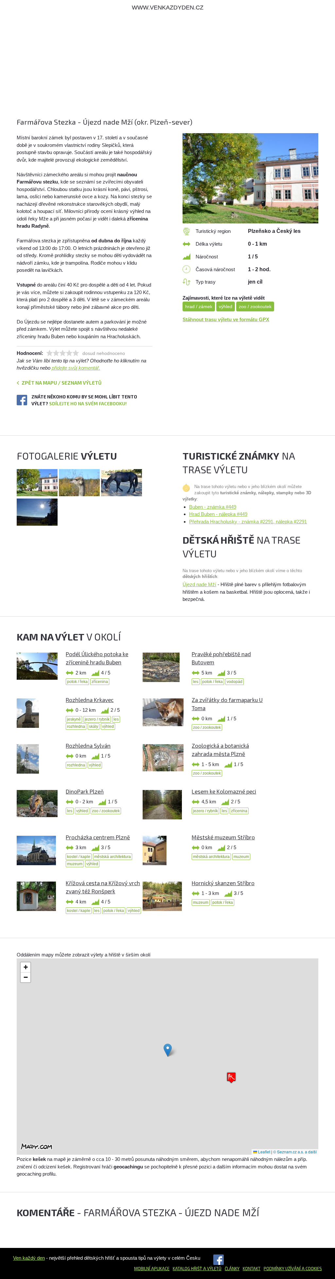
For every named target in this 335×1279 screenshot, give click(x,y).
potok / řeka (77, 681)
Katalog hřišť (187, 1268)
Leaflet (263, 1151)
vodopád (234, 681)
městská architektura (112, 856)
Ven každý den (29, 1258)
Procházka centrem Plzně (98, 837)
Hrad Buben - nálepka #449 (218, 514)
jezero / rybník (97, 719)
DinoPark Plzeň (85, 791)
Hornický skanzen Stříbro (223, 883)
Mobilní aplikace (151, 1268)
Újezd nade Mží (199, 584)
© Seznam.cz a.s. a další (295, 1151)
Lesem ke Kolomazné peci (224, 791)
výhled (225, 306)
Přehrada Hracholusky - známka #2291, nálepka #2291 (248, 521)
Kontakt (251, 1268)
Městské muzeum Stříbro (223, 837)
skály (93, 726)
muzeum (74, 864)
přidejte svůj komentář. (76, 368)
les (195, 681)
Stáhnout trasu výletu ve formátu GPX (226, 319)
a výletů (211, 1268)
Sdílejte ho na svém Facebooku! (88, 403)
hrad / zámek (198, 306)
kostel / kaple (78, 856)
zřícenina (100, 681)
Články (232, 1268)
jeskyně (74, 719)
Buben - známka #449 (212, 507)
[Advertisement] (167, 71)
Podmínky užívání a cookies (293, 1268)
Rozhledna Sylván (88, 745)
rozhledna (76, 726)
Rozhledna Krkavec (90, 699)
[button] (168, 1050)
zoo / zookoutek (255, 306)
